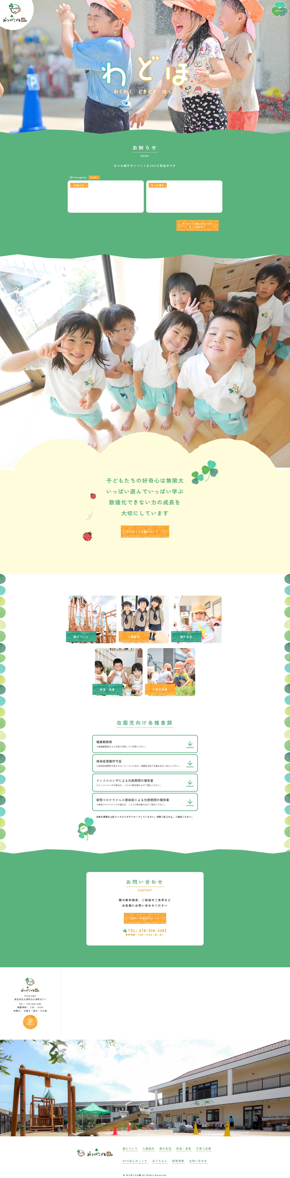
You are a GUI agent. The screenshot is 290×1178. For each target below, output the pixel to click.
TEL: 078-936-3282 (147, 930)
